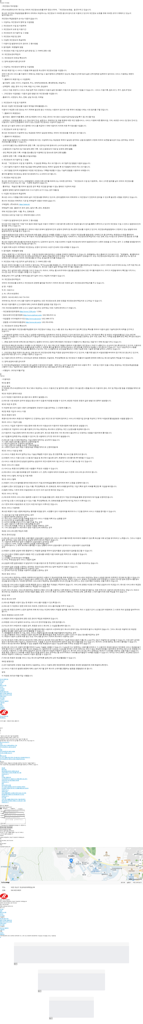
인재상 (1, 705)
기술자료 (2, 702)
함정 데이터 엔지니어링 (6, 694)
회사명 (2, 811)
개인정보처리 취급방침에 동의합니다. (11, 825)
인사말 (1, 682)
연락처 (2, 815)
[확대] (140, 860)
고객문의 (2, 699)
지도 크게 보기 (137, 882)
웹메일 (3, 708)
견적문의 (5, 808)
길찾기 (129, 882)
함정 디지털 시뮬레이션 (6, 693)
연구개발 (2, 698)
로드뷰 (123, 882)
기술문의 (12, 808)
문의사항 (2, 823)
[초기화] (140, 868)
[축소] (140, 863)
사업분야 (2, 690)
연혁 (1, 683)
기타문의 (20, 808)
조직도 (1, 687)
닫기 (15, 964)
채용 (1, 704)
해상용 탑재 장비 (4, 691)
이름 (1, 813)
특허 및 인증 (3, 685)
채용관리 (2, 707)
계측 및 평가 (3, 696)
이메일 (2, 817)
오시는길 (2, 688)
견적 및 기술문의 (4, 701)
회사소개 (2, 680)
